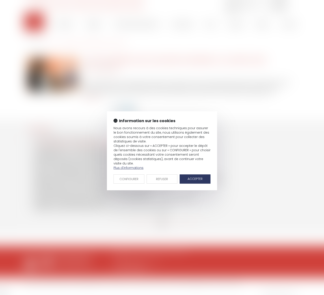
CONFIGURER (128, 179)
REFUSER (162, 179)
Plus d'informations (128, 168)
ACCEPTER (195, 179)
